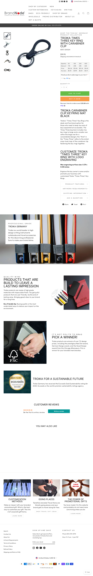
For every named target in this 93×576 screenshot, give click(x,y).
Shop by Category (38, 6)
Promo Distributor (52, 16)
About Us (7, 537)
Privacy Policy (8, 546)
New (52, 6)
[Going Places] (46, 487)
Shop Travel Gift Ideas (46, 511)
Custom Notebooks (38, 10)
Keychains (56, 10)
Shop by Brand (60, 13)
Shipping (63, 56)
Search (6, 531)
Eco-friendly (43, 13)
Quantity (65, 84)
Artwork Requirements (75, 188)
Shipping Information (74, 193)
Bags (31, 13)
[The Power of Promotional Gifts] (75, 487)
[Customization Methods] (17, 487)
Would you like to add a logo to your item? (74, 75)
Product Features (74, 184)
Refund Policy (8, 549)
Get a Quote (35, 20)
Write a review (59, 411)
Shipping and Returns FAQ (12, 552)
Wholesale (34, 16)
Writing (68, 10)
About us (70, 16)
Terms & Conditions (10, 543)
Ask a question (75, 198)
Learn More (17, 516)
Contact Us (7, 534)
